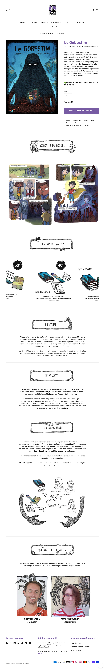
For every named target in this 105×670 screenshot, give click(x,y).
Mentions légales (76, 650)
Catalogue (33, 22)
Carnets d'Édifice (79, 22)
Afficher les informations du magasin (77, 125)
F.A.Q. (40, 653)
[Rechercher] (7, 10)
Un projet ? (52, 26)
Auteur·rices (56, 22)
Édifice (13, 663)
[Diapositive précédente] (8, 192)
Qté (65, 91)
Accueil (22, 22)
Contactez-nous (76, 643)
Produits (51, 33)
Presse (43, 22)
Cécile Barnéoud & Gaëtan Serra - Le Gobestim (81, 46)
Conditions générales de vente (80, 647)
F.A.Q (66, 22)
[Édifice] (52, 10)
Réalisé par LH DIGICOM (22, 663)
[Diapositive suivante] (97, 192)
